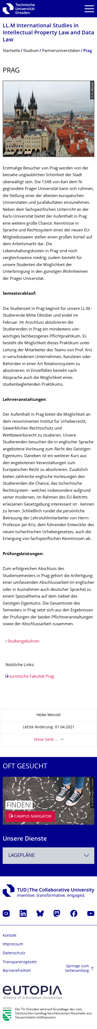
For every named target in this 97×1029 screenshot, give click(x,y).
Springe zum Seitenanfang (77, 969)
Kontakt (9, 936)
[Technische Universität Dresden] (19, 8)
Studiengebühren (23, 642)
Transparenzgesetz (20, 962)
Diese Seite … (46, 740)
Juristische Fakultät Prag (32, 677)
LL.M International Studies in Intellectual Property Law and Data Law (48, 33)
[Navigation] (89, 8)
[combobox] (48, 855)
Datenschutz (14, 953)
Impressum (13, 944)
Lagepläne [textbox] (21, 855)
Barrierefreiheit (17, 971)
